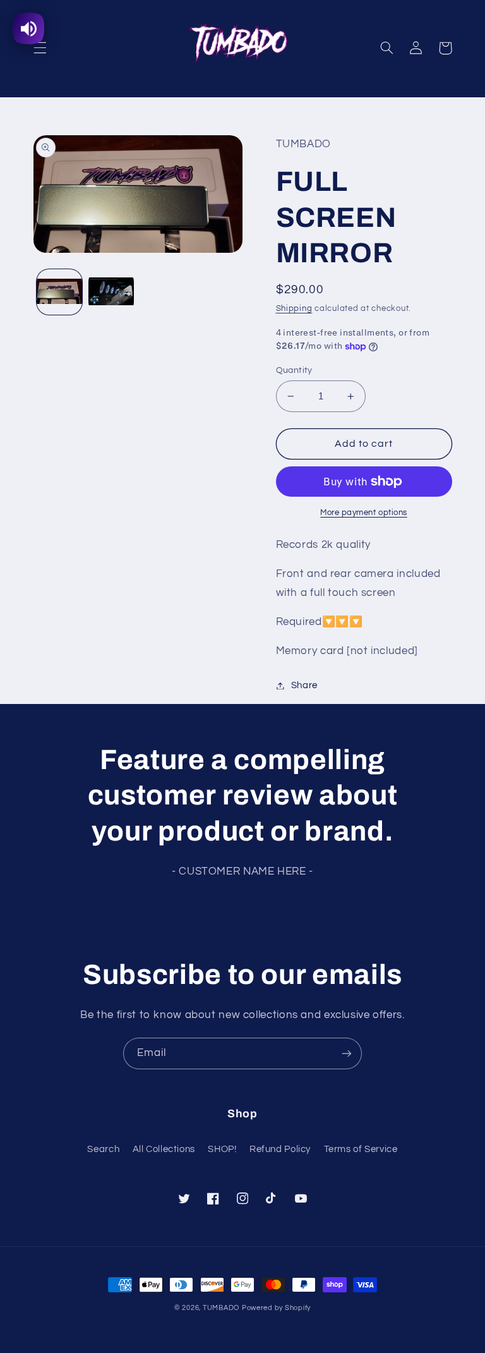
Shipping (294, 309)
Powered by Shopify (276, 1307)
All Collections (164, 1149)
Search (103, 1149)
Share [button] (304, 685)
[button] (39, 48)
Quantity (294, 370)
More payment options (363, 513)
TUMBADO (221, 1307)
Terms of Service (361, 1149)
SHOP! (222, 1149)
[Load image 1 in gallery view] (59, 292)
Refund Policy (280, 1149)
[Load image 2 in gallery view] (111, 292)
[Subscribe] (346, 1053)
